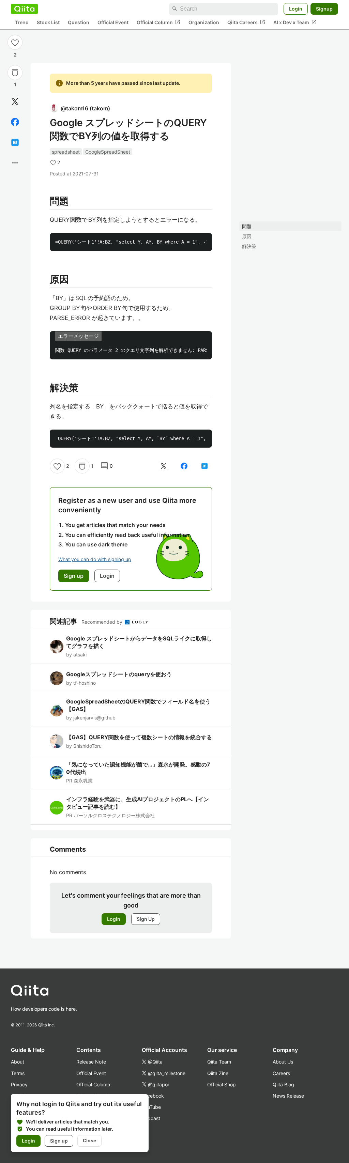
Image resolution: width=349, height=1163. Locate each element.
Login (295, 9)
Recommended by (102, 622)
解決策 (249, 246)
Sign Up (146, 919)
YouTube (151, 1107)
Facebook (153, 1096)
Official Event (112, 22)
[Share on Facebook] (14, 121)
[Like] (14, 42)
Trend (22, 22)
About (17, 1062)
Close (89, 1140)
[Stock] (14, 72)
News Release (288, 1096)
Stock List (48, 22)
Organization (203, 22)
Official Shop (221, 1084)
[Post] (14, 101)
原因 (247, 236)
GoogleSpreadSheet (107, 152)
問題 (247, 226)
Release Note (91, 1062)
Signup (324, 9)
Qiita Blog (283, 1084)
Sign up (59, 1141)
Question (78, 22)
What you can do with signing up (94, 559)
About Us (283, 1062)
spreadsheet (66, 152)
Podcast (151, 1118)
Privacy (19, 1084)
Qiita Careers (246, 22)
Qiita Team (219, 1062)
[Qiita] (24, 9)
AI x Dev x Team (295, 22)
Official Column (158, 22)
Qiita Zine (217, 1073)
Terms (18, 1073)
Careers (281, 1073)
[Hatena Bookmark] (14, 142)
